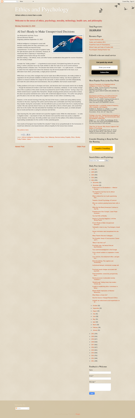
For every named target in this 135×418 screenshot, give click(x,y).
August (95, 311)
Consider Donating (102, 148)
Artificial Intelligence (27, 137)
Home (50, 147)
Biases (42, 137)
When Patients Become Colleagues (102, 235)
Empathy (67, 137)
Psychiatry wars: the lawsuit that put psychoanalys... (102, 246)
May (94, 319)
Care (46, 137)
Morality (78, 137)
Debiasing (51, 137)
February (95, 327)
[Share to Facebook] (28, 135)
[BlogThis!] (24, 135)
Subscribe (104, 72)
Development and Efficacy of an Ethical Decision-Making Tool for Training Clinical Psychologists (103, 96)
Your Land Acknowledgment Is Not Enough (104, 249)
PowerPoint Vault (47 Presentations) (99, 44)
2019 (92, 339)
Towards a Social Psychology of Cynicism (104, 200)
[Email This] (22, 135)
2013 (92, 355)
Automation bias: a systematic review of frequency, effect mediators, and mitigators (104, 106)
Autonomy (37, 137)
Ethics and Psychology (42, 9)
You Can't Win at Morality (99, 216)
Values (29, 139)
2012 (92, 358)
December (96, 182)
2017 (92, 344)
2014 (92, 353)
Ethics (73, 137)
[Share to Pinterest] (29, 135)
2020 (92, 336)
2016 (92, 347)
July (94, 314)
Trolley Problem (21, 139)
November (96, 185)
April (94, 322)
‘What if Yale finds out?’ (99, 242)
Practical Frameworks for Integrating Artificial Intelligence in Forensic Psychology (102, 85)
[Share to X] (26, 135)
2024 (92, 175)
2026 (92, 169)
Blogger (78, 414)
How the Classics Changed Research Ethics (105, 298)
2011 (92, 361)
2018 (92, 342)
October (95, 305)
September (96, 308)
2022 (92, 180)
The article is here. (23, 130)
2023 (92, 177)
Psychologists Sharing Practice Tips (99, 49)
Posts (19, 408)
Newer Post (19, 147)
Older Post (81, 147)
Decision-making (60, 137)
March (95, 324)
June (94, 316)
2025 (92, 172)
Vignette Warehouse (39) (96, 39)
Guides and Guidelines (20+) (97, 42)
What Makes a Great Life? (99, 295)
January (95, 330)
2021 (92, 333)
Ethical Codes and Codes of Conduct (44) (101, 47)
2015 (92, 350)
